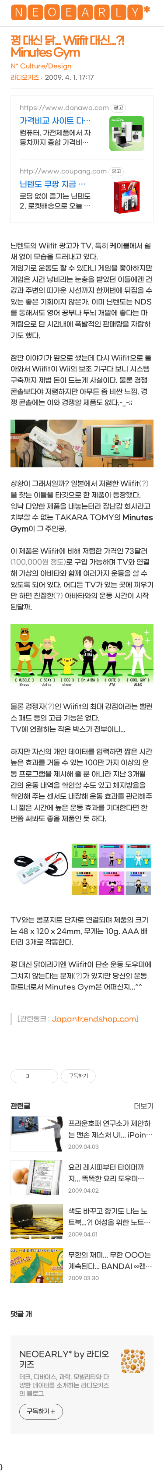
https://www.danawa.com (64, 108)
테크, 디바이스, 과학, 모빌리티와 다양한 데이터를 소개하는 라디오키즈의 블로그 (64, 1386)
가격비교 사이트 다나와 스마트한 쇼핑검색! (55, 122)
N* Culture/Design (40, 66)
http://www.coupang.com (63, 171)
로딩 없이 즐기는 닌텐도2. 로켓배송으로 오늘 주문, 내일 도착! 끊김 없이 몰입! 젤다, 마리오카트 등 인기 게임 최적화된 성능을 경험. (55, 201)
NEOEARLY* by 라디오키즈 (64, 1360)
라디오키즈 (24, 77)
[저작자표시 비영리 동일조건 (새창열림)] (107, 1076)
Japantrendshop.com (94, 1019)
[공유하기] (37, 1076)
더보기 (144, 1106)
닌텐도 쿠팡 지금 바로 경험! (53, 185)
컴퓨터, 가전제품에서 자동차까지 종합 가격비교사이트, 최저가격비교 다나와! (55, 138)
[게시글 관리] (48, 1076)
